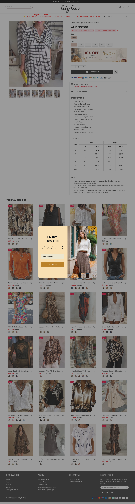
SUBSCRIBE (53, 264)
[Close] (94, 228)
